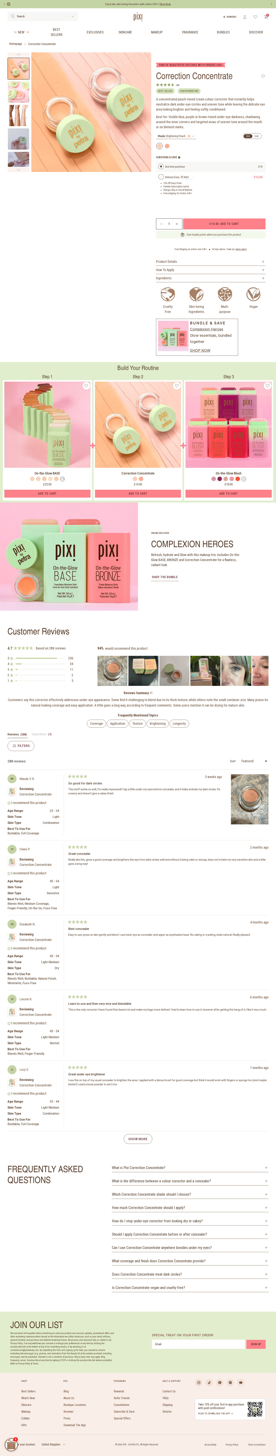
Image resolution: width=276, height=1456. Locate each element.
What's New (28, 1398)
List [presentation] (257, 136)
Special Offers (122, 1418)
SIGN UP (256, 1344)
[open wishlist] (255, 17)
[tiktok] (209, 1382)
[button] (40, 658)
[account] (244, 17)
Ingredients (164, 278)
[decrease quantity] (161, 224)
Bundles (223, 32)
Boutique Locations (74, 1405)
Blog (66, 1391)
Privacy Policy (232, 1444)
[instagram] (198, 1382)
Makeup (157, 32)
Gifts (24, 1425)
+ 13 (62, 479)
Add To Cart (47, 493)
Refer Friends (122, 1398)
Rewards (231, 17)
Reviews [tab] (18, 735)
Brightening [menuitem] (158, 723)
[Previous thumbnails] (18, 54)
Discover (256, 32)
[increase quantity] (176, 224)
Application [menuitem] (117, 723)
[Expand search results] (72, 16)
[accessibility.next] (271, 4)
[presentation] (176, 136)
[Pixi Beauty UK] (138, 16)
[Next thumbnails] (18, 170)
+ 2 (244, 479)
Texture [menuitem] (137, 723)
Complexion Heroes (206, 329)
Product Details (166, 262)
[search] (13, 16)
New (21, 32)
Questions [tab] (42, 735)
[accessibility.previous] (4, 4)
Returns (167, 1411)
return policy (241, 249)
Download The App (74, 1425)
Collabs (25, 1418)
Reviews (68, 1411)
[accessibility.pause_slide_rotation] (8, 4)
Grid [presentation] (248, 136)
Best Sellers (57, 32)
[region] (182, 671)
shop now (200, 350)
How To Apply (165, 270)
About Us (68, 1398)
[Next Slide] (265, 671)
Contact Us (169, 1391)
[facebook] (219, 1382)
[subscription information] (179, 157)
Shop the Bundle (165, 577)
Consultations (121, 1405)
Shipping (168, 1405)
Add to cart (224, 224)
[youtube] (240, 1382)
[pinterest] (230, 1382)
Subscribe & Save (124, 1411)
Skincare (125, 32)
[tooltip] (151, 693)
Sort (233, 761)
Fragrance (190, 32)
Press (66, 1418)
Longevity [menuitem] (179, 723)
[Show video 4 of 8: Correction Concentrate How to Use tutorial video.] (18, 139)
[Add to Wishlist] (263, 76)
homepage (15, 44)
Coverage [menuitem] (96, 723)
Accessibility (210, 1444)
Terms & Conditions (257, 1444)
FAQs (166, 1398)
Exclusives (95, 32)
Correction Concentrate (42, 44)
